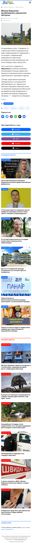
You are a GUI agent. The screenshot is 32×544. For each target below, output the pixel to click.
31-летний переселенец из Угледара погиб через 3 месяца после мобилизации (14, 241)
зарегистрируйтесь (7, 529)
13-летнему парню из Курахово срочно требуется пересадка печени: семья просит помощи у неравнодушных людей (15, 211)
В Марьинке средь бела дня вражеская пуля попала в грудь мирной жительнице (15, 512)
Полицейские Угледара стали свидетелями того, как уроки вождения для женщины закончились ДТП (16, 425)
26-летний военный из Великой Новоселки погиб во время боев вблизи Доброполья (16, 182)
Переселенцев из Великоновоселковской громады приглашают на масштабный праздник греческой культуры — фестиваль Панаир (15, 299)
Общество (4, 189)
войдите (24, 527)
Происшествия (8, 103)
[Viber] (11, 116)
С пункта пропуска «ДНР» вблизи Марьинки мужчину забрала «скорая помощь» (15, 483)
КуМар (3, 99)
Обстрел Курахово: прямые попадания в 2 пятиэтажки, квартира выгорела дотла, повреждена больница (16, 367)
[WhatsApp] (15, 116)
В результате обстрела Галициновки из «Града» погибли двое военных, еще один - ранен (15, 396)
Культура (4, 277)
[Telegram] (7, 116)
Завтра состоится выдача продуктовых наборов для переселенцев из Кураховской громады (15, 329)
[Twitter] (19, 116)
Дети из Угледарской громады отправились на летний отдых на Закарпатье (13, 270)
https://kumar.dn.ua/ (20, 539)
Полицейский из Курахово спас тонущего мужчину (12, 454)
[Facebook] (2, 116)
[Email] (24, 116)
